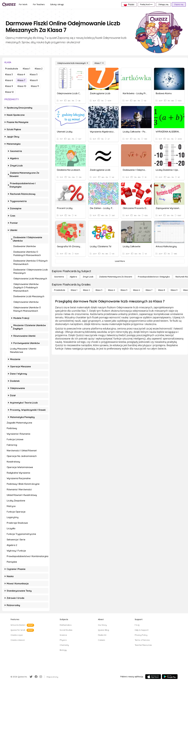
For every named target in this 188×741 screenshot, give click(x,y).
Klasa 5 (34, 74)
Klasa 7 (21, 80)
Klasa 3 (9, 74)
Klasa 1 (26, 68)
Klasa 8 (34, 80)
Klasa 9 (9, 86)
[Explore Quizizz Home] (9, 4)
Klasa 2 (38, 68)
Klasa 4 (21, 74)
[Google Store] (170, 676)
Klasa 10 (22, 86)
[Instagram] (41, 676)
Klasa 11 (35, 86)
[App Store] (153, 676)
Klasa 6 (9, 80)
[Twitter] (31, 676)
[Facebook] (36, 676)
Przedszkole (11, 68)
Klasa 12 (9, 92)
